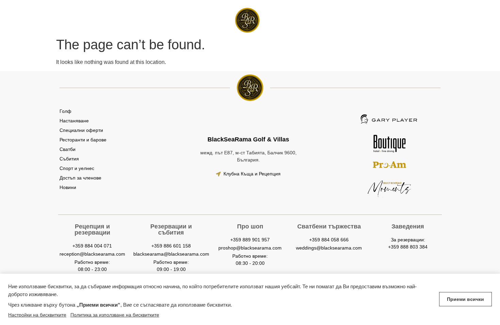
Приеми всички (465, 299)
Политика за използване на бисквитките (114, 315)
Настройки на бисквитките (37, 315)
